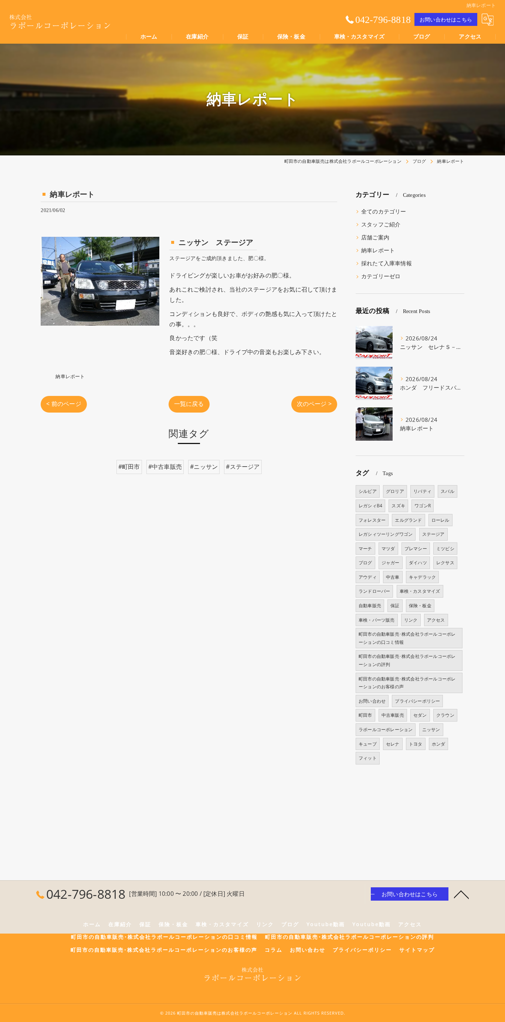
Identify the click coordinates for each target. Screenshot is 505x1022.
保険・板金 (420, 605)
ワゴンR (422, 505)
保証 (394, 605)
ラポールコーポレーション (386, 729)
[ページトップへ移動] (461, 894)
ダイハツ (418, 562)
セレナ (393, 744)
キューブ (368, 744)
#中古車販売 (165, 467)
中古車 (393, 577)
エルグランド (408, 520)
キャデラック (422, 577)
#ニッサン (204, 467)
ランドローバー (374, 591)
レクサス (445, 562)
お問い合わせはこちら (446, 19)
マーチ (365, 548)
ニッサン (431, 729)
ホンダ (438, 744)
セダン (420, 715)
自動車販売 (370, 605)
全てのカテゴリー (383, 211)
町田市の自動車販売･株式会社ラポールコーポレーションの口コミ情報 (407, 638)
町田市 (365, 715)
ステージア (433, 534)
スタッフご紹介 (380, 224)
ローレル (440, 520)
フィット (368, 758)
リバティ (422, 491)
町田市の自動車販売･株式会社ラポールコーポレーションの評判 (407, 660)
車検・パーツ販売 (377, 620)
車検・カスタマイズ (420, 591)
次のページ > (314, 404)
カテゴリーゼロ (380, 276)
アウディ (368, 577)
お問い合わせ (372, 701)
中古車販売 (393, 715)
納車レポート (70, 376)
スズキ (398, 505)
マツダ (388, 548)
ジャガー (391, 562)
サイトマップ (417, 950)
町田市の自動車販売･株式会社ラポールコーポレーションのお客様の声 (407, 683)
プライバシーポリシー (417, 701)
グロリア (395, 491)
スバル (447, 491)
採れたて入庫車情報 (386, 263)
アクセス (436, 620)
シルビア (368, 491)
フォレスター (372, 520)
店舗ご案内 (375, 237)
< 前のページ (63, 404)
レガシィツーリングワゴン (386, 534)
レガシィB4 (370, 505)
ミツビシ (445, 548)
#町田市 (129, 467)
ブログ (365, 562)
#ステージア (243, 467)
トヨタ (416, 744)
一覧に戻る (189, 404)
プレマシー (415, 548)
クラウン (445, 715)
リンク (411, 620)
